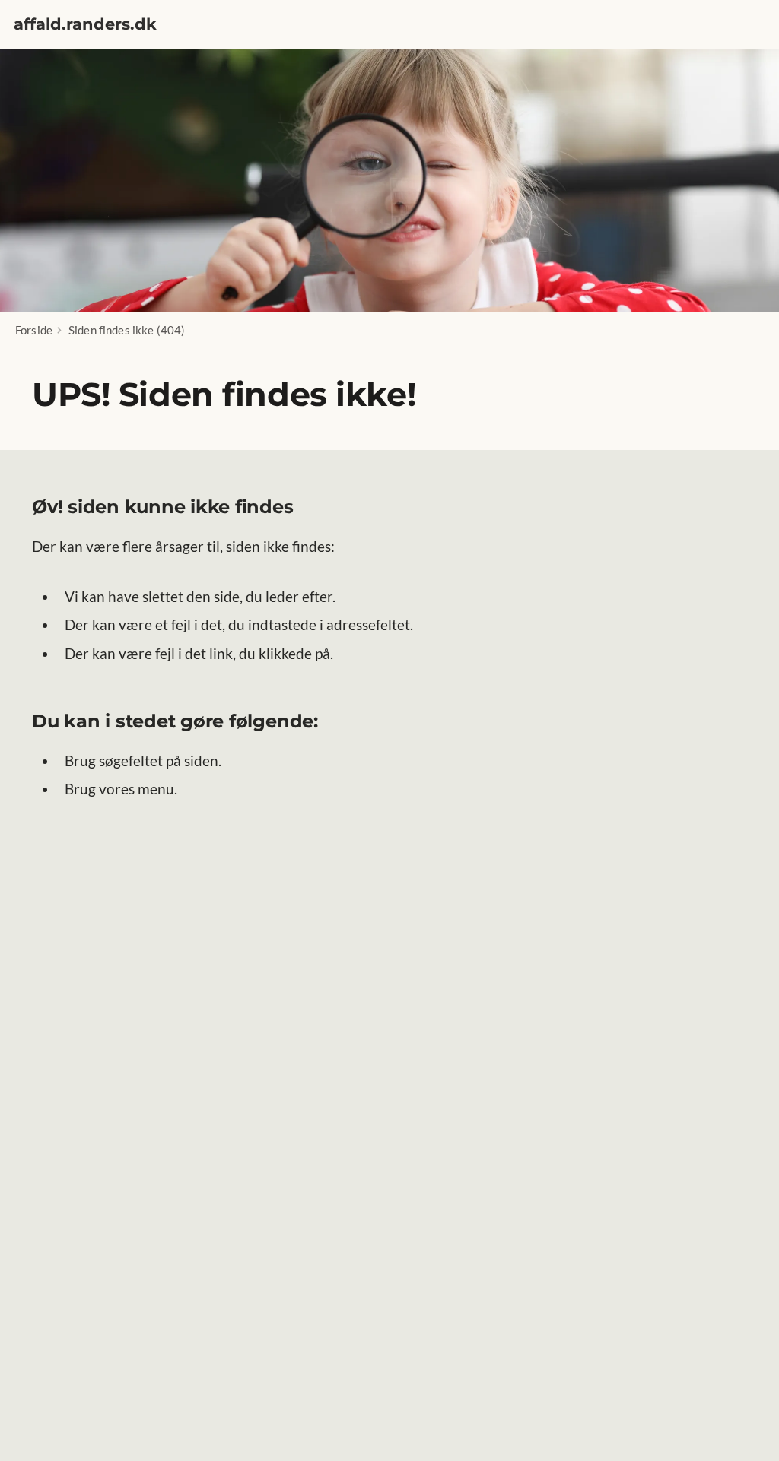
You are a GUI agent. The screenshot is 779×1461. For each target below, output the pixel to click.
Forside (33, 330)
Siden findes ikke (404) (126, 330)
